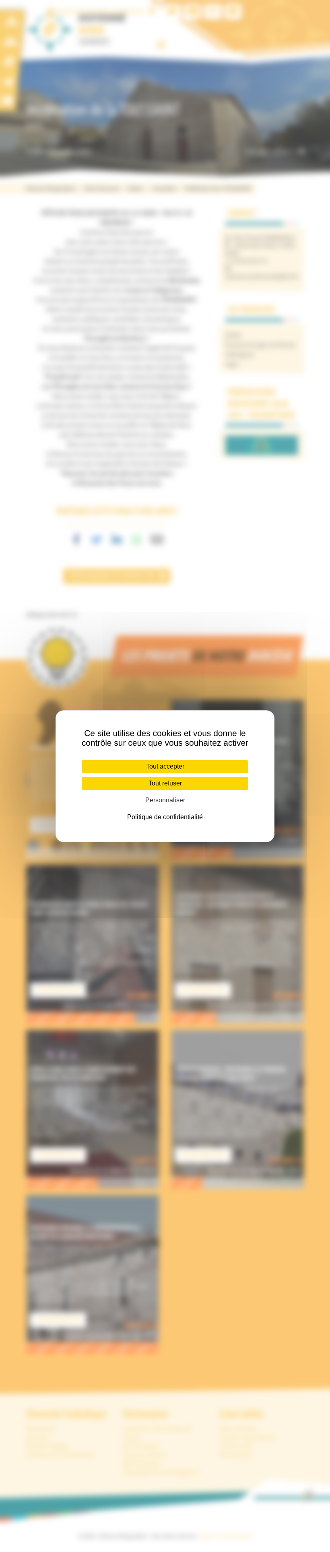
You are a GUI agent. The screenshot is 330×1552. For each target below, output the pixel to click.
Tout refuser (165, 783)
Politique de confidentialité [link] (165, 817)
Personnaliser (165, 800)
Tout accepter (165, 766)
